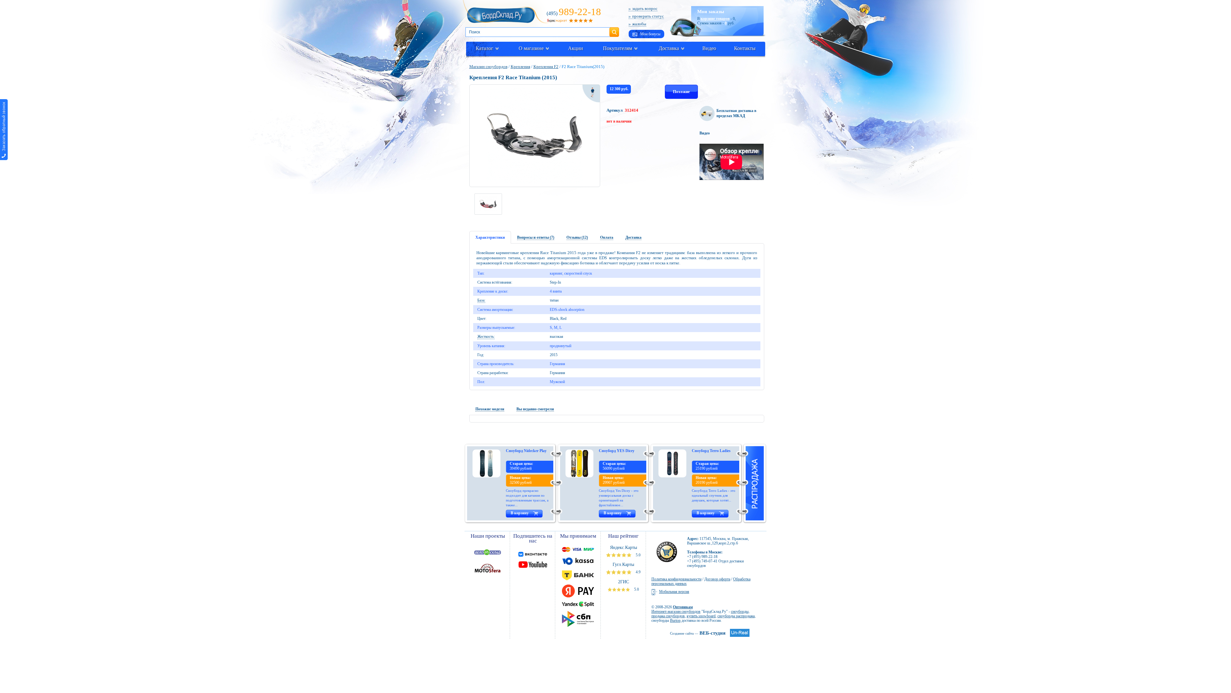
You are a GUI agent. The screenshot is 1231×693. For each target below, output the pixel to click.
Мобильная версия (674, 591)
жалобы (639, 23)
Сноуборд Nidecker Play (526, 451)
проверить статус (648, 16)
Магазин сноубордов (488, 66)
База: (481, 300)
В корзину (520, 513)
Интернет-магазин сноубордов (675, 611)
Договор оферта (717, 579)
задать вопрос (644, 8)
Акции (575, 48)
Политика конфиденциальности (676, 579)
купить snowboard (701, 616)
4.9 (638, 572)
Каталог (484, 48)
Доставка (669, 48)
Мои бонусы (649, 34)
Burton (675, 620)
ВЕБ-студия (697, 633)
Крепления (520, 66)
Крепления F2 (545, 66)
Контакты (745, 48)
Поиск (614, 29)
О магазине (531, 48)
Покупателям (617, 48)
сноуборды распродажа (736, 616)
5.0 (638, 555)
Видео (709, 48)
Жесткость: (486, 336)
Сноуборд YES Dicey (616, 451)
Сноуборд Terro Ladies (711, 451)
